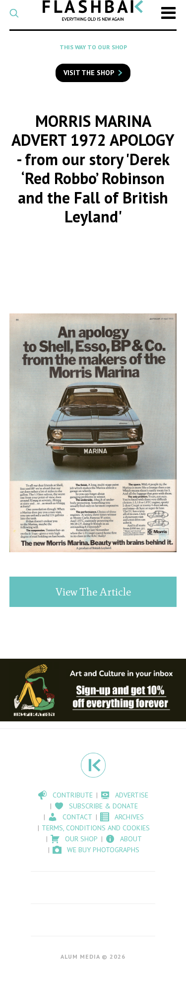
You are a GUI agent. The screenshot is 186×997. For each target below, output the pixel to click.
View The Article (93, 591)
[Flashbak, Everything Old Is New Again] (93, 10)
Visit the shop (88, 72)
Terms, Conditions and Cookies (96, 827)
